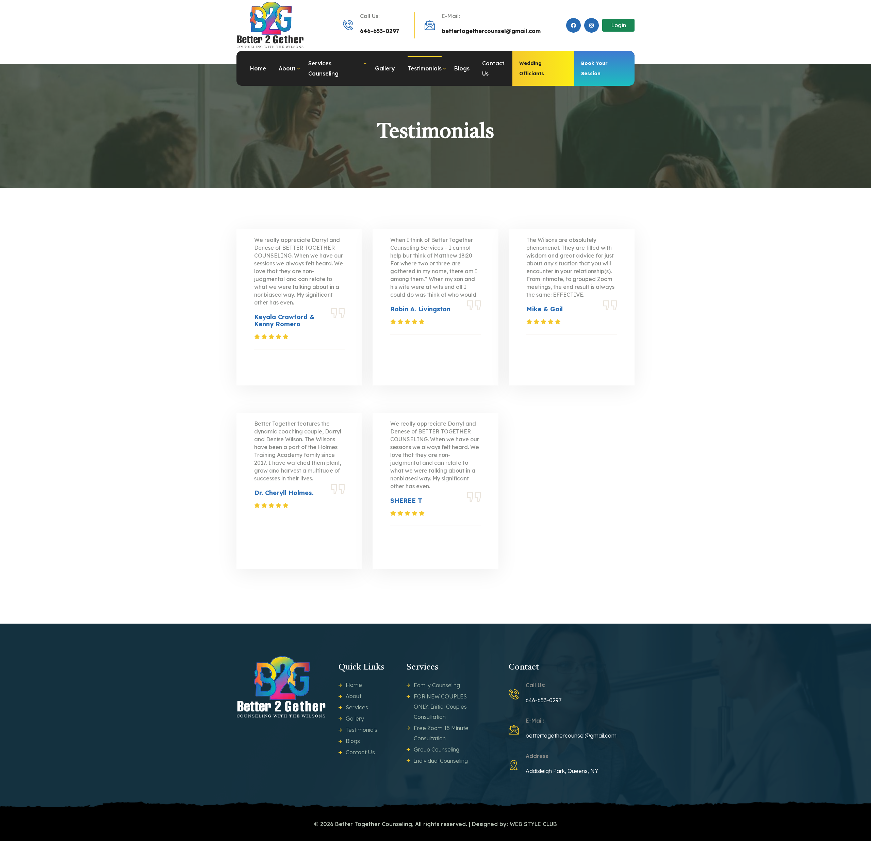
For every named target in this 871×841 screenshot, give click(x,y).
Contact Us (493, 68)
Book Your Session (594, 68)
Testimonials (425, 68)
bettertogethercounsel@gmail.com (491, 31)
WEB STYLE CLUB (533, 824)
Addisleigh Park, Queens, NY (562, 771)
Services (357, 707)
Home (258, 68)
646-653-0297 (379, 31)
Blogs (462, 68)
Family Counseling (437, 685)
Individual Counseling (441, 760)
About (287, 68)
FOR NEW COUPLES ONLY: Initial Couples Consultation (440, 706)
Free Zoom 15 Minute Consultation (441, 733)
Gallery (385, 68)
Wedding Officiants (531, 68)
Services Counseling (323, 68)
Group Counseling (436, 749)
